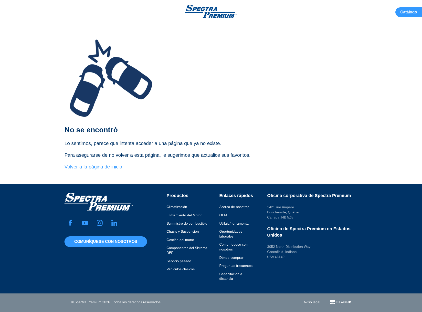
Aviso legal (312, 302)
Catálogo (408, 12)
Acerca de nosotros (234, 207)
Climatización (177, 207)
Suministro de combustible (187, 223)
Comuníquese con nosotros (105, 241)
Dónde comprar (231, 258)
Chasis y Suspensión (183, 231)
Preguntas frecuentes (236, 266)
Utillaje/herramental (234, 223)
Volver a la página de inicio (93, 166)
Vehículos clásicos (181, 269)
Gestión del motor (180, 240)
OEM (223, 215)
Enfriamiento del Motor (184, 215)
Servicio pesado (179, 261)
